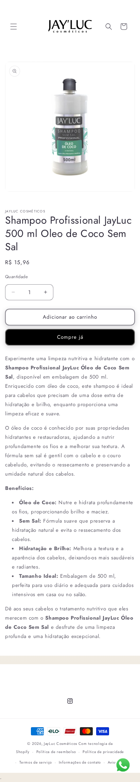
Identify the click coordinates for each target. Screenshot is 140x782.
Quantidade (16, 276)
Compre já (70, 337)
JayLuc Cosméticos (60, 743)
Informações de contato (80, 762)
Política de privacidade (103, 751)
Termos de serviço (35, 762)
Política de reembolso (56, 751)
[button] (13, 26)
